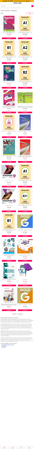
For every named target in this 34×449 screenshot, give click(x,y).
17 (19, 314)
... (17, 314)
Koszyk (29, 448)
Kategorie (12, 448)
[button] (32, 6)
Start (4, 448)
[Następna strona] (22, 314)
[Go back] (1, 3)
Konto (21, 448)
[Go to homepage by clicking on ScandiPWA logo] (17, 3)
